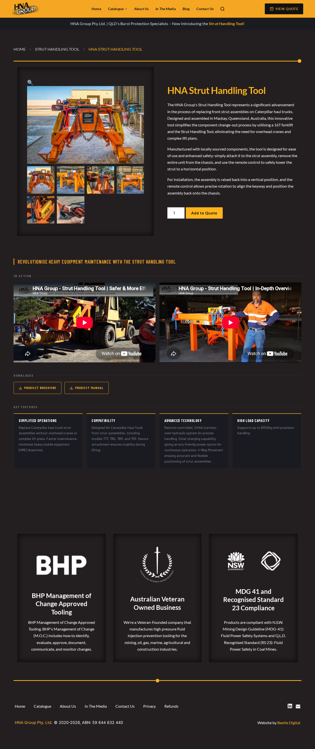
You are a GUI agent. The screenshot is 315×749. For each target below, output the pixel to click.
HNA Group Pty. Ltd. (34, 722)
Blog (186, 9)
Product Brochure (40, 388)
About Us (141, 9)
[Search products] (222, 8)
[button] (30, 82)
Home (96, 9)
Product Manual (89, 388)
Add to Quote (204, 213)
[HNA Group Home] (45, 8)
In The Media (166, 9)
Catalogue (116, 9)
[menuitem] (20, 706)
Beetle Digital (288, 722)
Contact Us (204, 9)
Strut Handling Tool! (227, 23)
